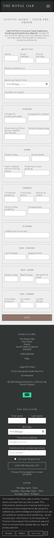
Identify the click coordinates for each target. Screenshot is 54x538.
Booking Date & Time (16, 80)
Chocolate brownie (10, 300)
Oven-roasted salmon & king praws (12, 168)
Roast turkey (11, 154)
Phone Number (40, 55)
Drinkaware (27, 375)
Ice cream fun (25, 300)
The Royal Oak (18, 6)
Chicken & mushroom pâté (13, 115)
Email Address (24, 55)
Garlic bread (11, 253)
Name (8, 54)
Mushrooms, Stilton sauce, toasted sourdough (15, 130)
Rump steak (37, 154)
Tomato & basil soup (38, 128)
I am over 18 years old (28, 459)
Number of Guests (14, 92)
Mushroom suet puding (33, 167)
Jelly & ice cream (41, 194)
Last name (37, 416)
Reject (22, 533)
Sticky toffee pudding (11, 208)
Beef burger (26, 275)
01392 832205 (27, 354)
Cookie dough (39, 300)
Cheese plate (35, 207)
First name (17, 416)
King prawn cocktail (38, 114)
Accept (8, 533)
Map (27, 358)
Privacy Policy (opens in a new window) (27, 473)
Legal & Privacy (27, 367)
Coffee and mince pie (16, 231)
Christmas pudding (10, 194)
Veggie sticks (35, 253)
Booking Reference (15, 68)
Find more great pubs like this (27, 371)
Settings (36, 533)
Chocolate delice (25, 194)
